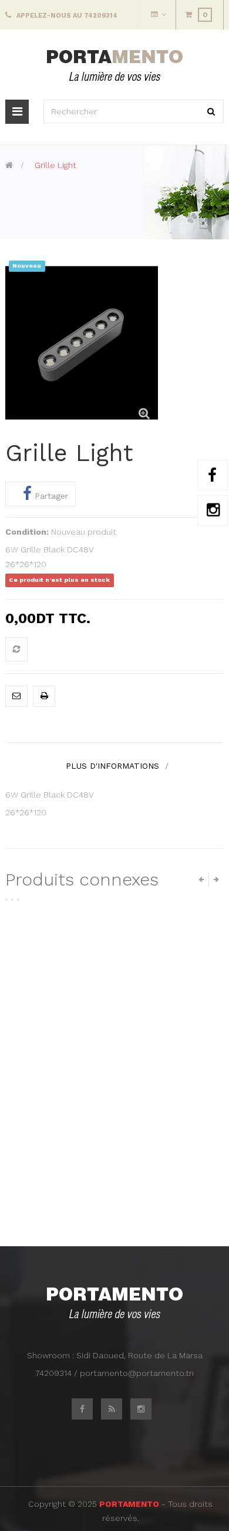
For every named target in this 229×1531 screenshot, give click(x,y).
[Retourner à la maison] (9, 165)
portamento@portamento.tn (137, 1373)
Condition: (27, 531)
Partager (50, 496)
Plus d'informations (112, 766)
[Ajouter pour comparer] (16, 649)
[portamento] (115, 65)
